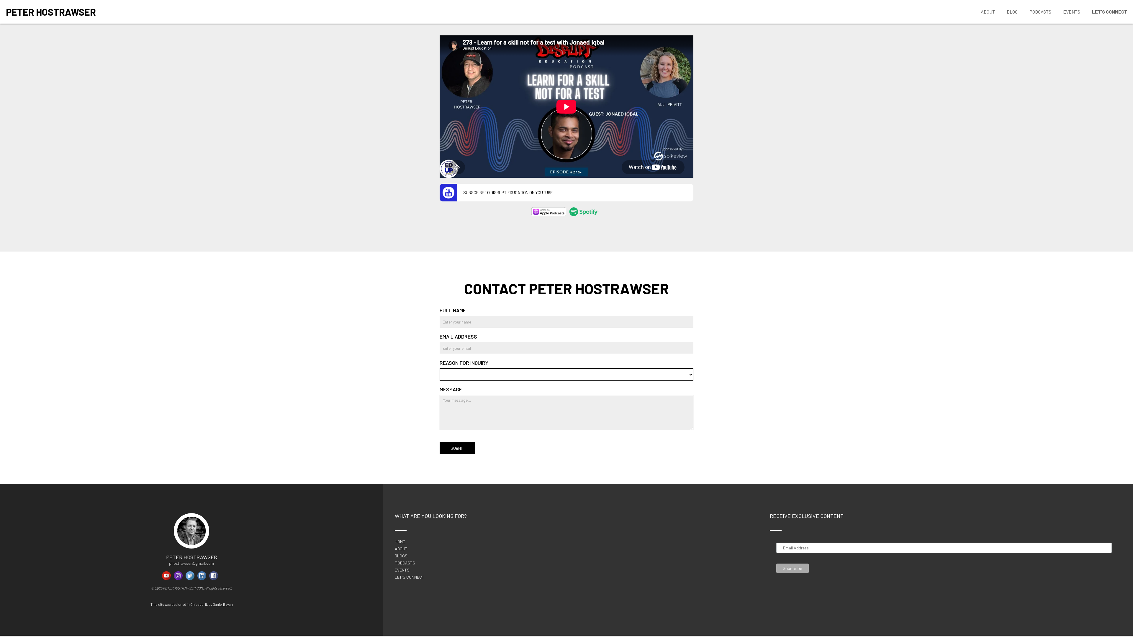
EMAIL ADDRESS (458, 336)
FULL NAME (453, 310)
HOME (400, 542)
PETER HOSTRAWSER (51, 11)
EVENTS (402, 570)
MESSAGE (451, 389)
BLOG (1012, 11)
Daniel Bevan (223, 604)
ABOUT (401, 549)
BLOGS (401, 556)
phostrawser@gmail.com (191, 563)
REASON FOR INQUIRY (464, 362)
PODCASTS (405, 563)
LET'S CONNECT (409, 577)
